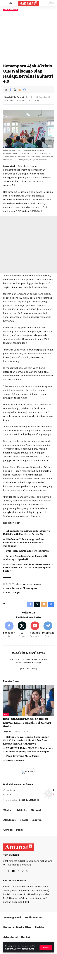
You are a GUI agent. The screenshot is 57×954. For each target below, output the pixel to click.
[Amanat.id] (28, 3)
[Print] (24, 89)
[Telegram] (48, 629)
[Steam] (22, 871)
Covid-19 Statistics (29, 800)
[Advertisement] (28, 37)
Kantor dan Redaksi (14, 880)
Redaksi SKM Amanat (14, 97)
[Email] (20, 89)
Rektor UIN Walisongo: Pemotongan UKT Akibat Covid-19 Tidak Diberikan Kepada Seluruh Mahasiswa (26, 740)
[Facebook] (9, 629)
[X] (22, 629)
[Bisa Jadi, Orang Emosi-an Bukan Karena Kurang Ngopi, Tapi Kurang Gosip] (28, 700)
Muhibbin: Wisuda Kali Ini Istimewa (27, 551)
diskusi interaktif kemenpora (20, 588)
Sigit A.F (7, 732)
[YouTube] (13, 871)
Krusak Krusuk (15, 760)
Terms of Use (28, 949)
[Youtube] (35, 629)
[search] (43, 3)
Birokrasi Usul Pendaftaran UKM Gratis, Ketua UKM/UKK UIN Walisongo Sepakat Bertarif (28, 567)
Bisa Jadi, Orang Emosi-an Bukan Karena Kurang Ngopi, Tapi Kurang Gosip (27, 722)
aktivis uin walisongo (28, 584)
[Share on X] (15, 89)
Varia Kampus (10, 10)
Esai (6, 714)
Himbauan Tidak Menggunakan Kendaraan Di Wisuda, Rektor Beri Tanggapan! (23, 542)
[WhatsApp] (27, 871)
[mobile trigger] (5, 3)
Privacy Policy (11, 949)
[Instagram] (18, 871)
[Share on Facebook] (10, 89)
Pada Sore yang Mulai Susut (22, 756)
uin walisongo (11, 592)
